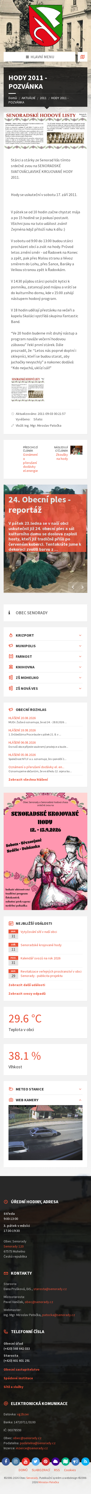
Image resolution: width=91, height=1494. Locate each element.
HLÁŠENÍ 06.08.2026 (22, 742)
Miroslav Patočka (48, 1482)
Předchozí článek (30, 449)
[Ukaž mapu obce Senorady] (82, 57)
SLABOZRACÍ (41, 1470)
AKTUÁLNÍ (28, 98)
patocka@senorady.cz (58, 1315)
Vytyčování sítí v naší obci (39, 932)
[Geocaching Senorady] (65, 1461)
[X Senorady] (36, 1461)
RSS (57, 1470)
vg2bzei (23, 1414)
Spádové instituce (18, 1378)
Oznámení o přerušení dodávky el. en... (36, 767)
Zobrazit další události (26, 985)
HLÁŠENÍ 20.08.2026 (22, 718)
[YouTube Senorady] (26, 1461)
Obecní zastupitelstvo (22, 1369)
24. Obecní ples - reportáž (39, 504)
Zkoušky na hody (62, 456)
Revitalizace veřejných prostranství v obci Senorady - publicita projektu (51, 973)
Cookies (70, 1470)
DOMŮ (23, 1470)
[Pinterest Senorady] (45, 1461)
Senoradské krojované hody (41, 945)
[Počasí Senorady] (55, 1461)
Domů (12, 98)
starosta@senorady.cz (50, 1289)
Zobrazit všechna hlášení (28, 779)
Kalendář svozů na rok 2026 (40, 958)
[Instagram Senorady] (16, 1461)
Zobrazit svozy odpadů (27, 993)
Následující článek (61, 449)
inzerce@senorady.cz (32, 1448)
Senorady (32, 1478)
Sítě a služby (13, 1387)
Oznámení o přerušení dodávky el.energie (30, 462)
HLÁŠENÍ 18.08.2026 (22, 730)
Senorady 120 (14, 1246)
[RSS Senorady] (85, 1461)
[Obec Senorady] (45, 26)
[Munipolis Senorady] (75, 1461)
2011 (43, 98)
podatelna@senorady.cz (38, 1443)
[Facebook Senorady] (6, 1461)
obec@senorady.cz (39, 1302)
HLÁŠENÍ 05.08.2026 (22, 755)
